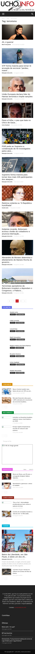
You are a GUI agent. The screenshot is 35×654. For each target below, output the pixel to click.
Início (3, 18)
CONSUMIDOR (7, 384)
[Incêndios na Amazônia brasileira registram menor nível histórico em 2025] (6, 419)
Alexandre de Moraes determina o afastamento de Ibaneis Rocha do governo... (17, 259)
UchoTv (31, 469)
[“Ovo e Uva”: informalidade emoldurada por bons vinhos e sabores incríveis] (6, 504)
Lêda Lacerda (14, 320)
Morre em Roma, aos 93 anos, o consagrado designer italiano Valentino (22, 476)
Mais (25, 469)
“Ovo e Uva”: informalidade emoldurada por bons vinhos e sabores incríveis (22, 504)
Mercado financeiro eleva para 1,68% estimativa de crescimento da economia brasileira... (22, 399)
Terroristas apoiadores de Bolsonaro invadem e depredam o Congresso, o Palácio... (17, 288)
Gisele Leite (5, 207)
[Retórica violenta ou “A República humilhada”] (17, 193)
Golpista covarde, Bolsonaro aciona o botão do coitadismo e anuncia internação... (16, 231)
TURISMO (6, 526)
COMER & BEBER (8, 497)
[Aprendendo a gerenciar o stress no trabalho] (6, 486)
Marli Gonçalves (6, 44)
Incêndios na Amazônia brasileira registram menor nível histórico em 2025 (22, 419)
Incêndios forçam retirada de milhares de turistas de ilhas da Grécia (22, 571)
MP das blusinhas (7, 633)
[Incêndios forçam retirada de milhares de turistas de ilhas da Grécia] (6, 572)
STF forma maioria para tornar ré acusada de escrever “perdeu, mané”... (16, 68)
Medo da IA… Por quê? (8, 627)
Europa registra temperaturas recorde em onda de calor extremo (21, 428)
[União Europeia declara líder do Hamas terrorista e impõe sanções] (17, 84)
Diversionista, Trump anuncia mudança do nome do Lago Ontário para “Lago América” (17, 640)
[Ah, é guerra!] (17, 32)
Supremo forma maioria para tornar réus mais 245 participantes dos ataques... (17, 177)
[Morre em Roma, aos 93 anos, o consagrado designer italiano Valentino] (6, 476)
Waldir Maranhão (15, 371)
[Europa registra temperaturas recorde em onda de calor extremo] (6, 429)
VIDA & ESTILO (7, 469)
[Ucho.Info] (17, 5)
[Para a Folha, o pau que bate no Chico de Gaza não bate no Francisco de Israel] (17, 110)
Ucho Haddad (6, 125)
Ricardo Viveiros (15, 354)
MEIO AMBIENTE (8, 412)
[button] (32, 14)
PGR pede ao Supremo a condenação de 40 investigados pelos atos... (16, 148)
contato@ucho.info (20, 607)
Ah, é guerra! (7, 42)
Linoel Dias (13, 329)
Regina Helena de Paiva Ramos (20, 345)
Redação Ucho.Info (7, 73)
